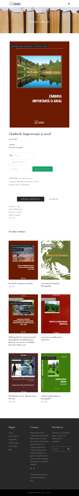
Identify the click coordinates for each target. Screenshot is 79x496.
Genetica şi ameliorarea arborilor (51, 338)
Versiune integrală (16, 147)
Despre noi (13, 439)
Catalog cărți (14, 443)
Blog (10, 450)
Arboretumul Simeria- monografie (51, 397)
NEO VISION (46, 492)
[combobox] (24, 155)
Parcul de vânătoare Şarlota (21, 283)
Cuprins (12, 144)
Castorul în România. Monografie (50, 284)
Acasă (11, 433)
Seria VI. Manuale (23, 184)
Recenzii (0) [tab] (53, 199)
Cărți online (13, 446)
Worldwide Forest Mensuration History (22, 397)
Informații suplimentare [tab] (30, 199)
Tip (10, 155)
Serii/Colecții (13, 436)
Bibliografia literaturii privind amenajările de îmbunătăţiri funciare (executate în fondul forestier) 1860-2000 (22, 341)
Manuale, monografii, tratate (28, 181)
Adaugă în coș (42, 169)
